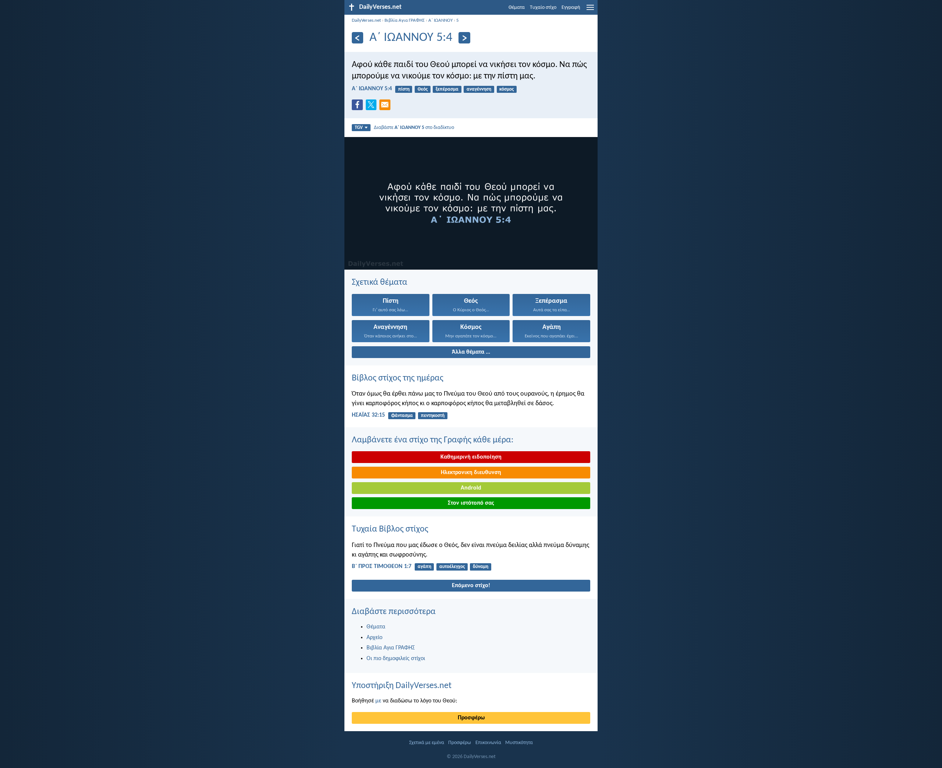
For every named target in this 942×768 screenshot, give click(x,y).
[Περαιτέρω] (464, 37)
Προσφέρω (471, 718)
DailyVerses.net (366, 20)
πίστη (404, 89)
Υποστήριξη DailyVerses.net (401, 685)
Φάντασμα (402, 415)
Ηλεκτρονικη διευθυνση (471, 473)
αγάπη (424, 566)
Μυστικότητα (519, 743)
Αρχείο (374, 638)
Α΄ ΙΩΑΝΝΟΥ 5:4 (372, 89)
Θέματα (517, 7)
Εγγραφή (571, 7)
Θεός (423, 89)
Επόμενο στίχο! (471, 586)
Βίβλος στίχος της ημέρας (397, 378)
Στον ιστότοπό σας (471, 503)
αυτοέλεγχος (452, 566)
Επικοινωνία (488, 743)
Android (471, 488)
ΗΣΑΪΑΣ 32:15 (368, 415)
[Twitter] (373, 107)
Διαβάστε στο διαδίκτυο (414, 127)
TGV (359, 127)
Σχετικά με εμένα (426, 743)
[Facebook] (359, 107)
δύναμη (480, 566)
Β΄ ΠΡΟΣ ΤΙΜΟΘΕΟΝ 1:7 (381, 566)
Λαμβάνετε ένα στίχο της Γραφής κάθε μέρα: (432, 440)
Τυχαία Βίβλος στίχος (390, 529)
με (378, 701)
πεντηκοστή (433, 415)
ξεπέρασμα (447, 89)
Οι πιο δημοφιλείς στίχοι (395, 659)
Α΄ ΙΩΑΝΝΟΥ (440, 20)
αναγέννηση (479, 89)
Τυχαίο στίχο (543, 7)
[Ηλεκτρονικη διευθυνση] (386, 107)
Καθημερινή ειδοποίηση (471, 457)
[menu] (590, 10)
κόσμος (506, 89)
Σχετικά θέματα (379, 282)
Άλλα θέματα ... (471, 352)
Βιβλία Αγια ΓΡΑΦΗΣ (405, 20)
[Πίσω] (357, 37)
